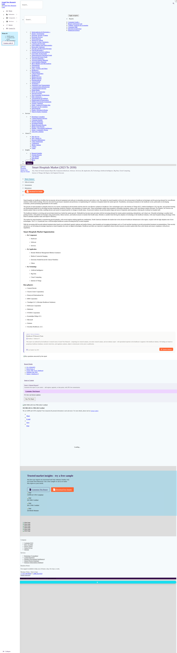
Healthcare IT (36, 75)
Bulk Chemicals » (37, 97)
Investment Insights (37, 123)
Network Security (37, 93)
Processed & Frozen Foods (39, 57)
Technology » (36, 83)
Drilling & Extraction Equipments (41, 102)
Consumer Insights (37, 120)
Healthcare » (35, 70)
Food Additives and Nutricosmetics (42, 45)
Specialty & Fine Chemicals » (40, 42)
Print (27, 426)
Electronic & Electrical (74, 29)
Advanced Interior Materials (40, 60)
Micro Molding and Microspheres (41, 63)
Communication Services (39, 88)
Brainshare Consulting (38, 117)
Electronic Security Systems (40, 35)
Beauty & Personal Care (75, 24)
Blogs (33, 160)
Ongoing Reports (37, 155)
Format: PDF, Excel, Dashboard (34, 370)
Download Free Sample (35, 191)
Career (33, 148)
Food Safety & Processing (39, 53)
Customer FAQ (28, 543)
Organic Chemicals (37, 103)
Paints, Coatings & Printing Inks (41, 105)
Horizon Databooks (37, 121)
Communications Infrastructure (41, 87)
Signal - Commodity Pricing (40, 130)
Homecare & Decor (74, 30)
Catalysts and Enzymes (38, 43)
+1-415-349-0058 (26, 573)
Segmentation (28, 185)
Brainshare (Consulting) (31, 556)
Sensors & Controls (37, 40)
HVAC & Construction (38, 92)
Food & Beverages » (38, 50)
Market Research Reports (39, 125)
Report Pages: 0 (30, 369)
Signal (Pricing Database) (31, 561)
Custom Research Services (39, 118)
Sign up (29, 163)
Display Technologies (38, 33)
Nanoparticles (36, 65)
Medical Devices (36, 77)
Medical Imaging (36, 78)
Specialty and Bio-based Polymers (42, 48)
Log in (29, 161)
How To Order (28, 544)
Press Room (35, 158)
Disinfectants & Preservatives (40, 100)
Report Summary (29, 179)
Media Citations (36, 145)
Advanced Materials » (38, 58)
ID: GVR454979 (30, 367)
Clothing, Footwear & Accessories (78, 25)
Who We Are (35, 136)
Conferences (35, 143)
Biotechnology (36, 72)
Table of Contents (29, 182)
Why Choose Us (36, 138)
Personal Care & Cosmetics (40, 107)
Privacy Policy (28, 546)
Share (28, 416)
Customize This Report (40, 490)
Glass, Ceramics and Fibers (39, 68)
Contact (34, 146)
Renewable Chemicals (38, 47)
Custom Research (29, 557)
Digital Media (36, 90)
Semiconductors (36, 38)
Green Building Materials (39, 62)
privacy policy (94, 411)
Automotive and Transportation (41, 85)
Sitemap (26, 549)
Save (27, 422)
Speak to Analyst (167, 349)
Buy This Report (30, 399)
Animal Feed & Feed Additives (41, 52)
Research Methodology (38, 140)
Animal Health (36, 82)
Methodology (28, 188)
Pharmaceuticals (36, 80)
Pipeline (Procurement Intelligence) (34, 559)
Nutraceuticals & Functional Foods (42, 55)
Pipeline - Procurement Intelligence (42, 128)
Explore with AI (8, 43)
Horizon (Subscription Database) (33, 562)
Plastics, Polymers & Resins (40, 110)
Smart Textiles (36, 67)
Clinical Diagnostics (37, 73)
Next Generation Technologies (40, 95)
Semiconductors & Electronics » (41, 32)
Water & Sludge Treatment (39, 112)
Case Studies (35, 156)
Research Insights (37, 153)
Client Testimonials (37, 141)
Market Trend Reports (38, 126)
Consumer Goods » (73, 22)
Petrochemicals (36, 108)
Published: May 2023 (32, 372)
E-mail (28, 419)
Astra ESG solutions (38, 131)
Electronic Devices (37, 37)
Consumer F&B (72, 27)
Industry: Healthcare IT (32, 374)
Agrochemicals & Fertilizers (40, 98)
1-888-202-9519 (37, 573)
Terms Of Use (28, 548)
